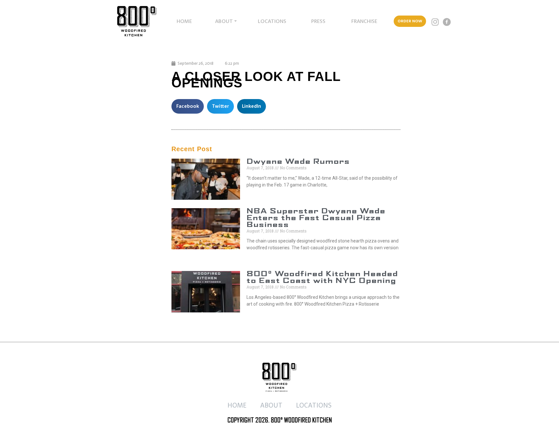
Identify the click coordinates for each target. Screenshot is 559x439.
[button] (187, 106)
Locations (272, 20)
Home (184, 20)
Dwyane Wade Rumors (298, 162)
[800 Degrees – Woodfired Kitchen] (132, 21)
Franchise (364, 20)
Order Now (410, 20)
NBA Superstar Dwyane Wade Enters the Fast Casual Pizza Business (316, 218)
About (224, 20)
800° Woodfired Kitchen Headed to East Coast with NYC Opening (322, 277)
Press (318, 20)
